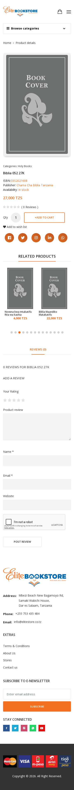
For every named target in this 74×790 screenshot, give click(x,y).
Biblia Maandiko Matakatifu (48, 313)
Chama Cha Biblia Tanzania (35, 185)
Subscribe (37, 706)
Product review (13, 410)
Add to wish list (17, 227)
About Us (9, 653)
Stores (7, 660)
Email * (8, 476)
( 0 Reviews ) (29, 207)
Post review (22, 542)
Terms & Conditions (16, 646)
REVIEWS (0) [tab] (38, 349)
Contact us (10, 667)
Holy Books (25, 166)
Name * (8, 452)
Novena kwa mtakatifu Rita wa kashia (18, 313)
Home (7, 43)
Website (8, 496)
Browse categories (25, 28)
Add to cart (44, 217)
